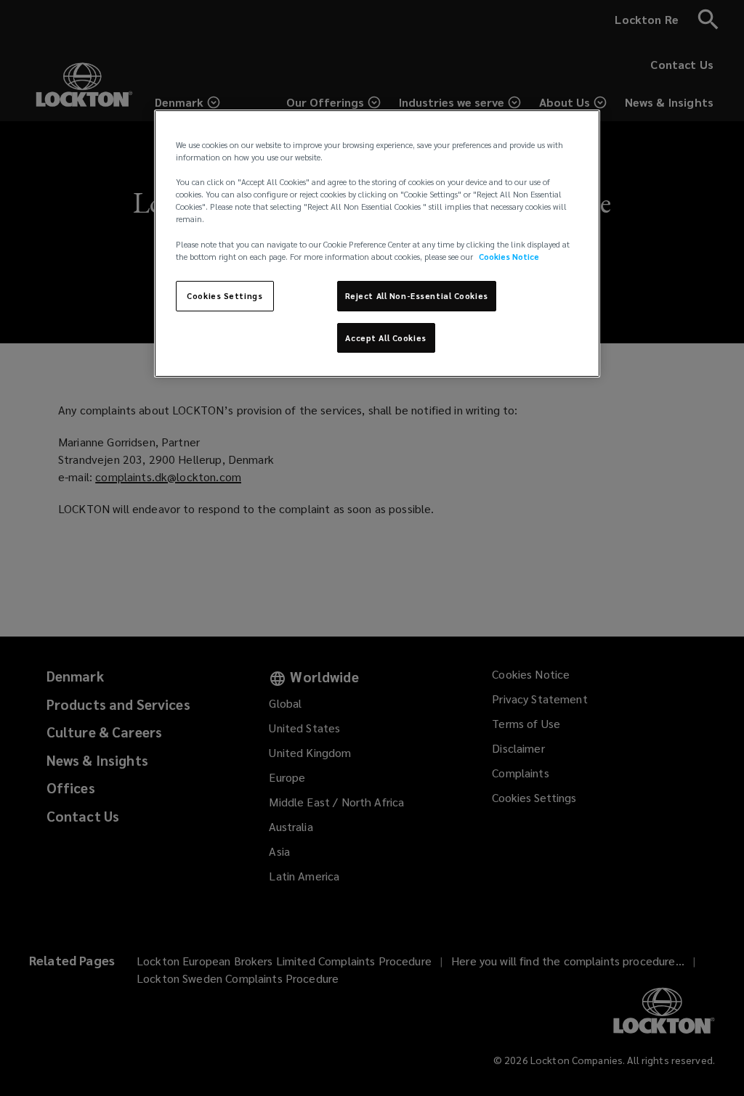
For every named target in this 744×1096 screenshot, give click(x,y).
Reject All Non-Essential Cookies (416, 295)
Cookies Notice (509, 256)
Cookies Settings (224, 295)
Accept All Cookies (385, 337)
